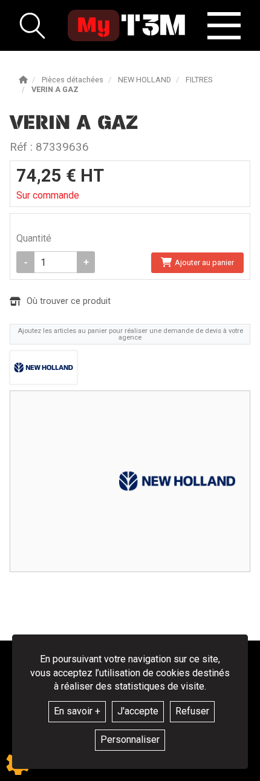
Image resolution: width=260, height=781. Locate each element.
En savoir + (77, 711)
